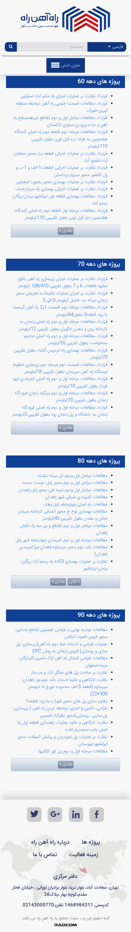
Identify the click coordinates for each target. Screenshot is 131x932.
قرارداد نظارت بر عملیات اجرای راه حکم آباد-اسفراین (64, 96)
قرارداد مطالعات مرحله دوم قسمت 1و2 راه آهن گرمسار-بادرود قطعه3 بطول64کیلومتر (59, 311)
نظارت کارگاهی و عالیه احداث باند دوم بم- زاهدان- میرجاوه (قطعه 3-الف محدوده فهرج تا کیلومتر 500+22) (64, 687)
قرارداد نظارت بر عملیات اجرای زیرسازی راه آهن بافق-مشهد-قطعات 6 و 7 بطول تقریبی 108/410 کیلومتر (62, 283)
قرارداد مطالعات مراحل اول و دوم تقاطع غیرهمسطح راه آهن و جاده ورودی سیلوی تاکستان (60, 122)
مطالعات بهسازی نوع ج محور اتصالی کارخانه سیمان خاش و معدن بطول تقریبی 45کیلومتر (62, 515)
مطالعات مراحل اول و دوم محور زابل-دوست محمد (64, 482)
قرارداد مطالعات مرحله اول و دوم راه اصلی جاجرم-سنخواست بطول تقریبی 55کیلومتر (65, 340)
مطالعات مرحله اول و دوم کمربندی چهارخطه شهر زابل (61, 540)
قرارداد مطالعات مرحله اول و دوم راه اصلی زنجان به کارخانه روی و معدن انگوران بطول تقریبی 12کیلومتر (63, 325)
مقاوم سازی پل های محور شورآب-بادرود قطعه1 (66, 701)
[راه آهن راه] (65, 21)
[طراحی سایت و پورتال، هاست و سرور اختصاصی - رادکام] (65, 924)
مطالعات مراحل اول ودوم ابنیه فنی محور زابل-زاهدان (62, 490)
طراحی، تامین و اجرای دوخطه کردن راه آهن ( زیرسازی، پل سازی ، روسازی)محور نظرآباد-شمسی (60, 712)
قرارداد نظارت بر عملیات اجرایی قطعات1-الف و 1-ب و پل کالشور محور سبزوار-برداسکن (61, 171)
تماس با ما (45, 854)
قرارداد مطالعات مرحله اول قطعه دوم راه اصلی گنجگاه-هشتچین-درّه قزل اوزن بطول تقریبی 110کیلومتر (60, 214)
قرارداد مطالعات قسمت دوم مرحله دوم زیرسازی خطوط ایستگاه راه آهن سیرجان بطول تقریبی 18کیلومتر (60, 368)
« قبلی (74, 581)
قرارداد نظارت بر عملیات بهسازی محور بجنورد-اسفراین (61, 182)
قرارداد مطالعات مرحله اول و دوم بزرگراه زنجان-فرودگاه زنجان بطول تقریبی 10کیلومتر (61, 397)
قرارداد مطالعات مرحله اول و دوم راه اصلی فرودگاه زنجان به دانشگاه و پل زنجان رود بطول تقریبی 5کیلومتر (59, 411)
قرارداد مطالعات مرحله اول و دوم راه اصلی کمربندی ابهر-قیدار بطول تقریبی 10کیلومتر (59, 382)
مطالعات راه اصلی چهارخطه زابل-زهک (75, 504)
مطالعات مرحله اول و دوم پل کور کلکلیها (72, 751)
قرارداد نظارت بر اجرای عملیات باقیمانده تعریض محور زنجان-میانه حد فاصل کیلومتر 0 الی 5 (61, 297)
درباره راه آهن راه (50, 842)
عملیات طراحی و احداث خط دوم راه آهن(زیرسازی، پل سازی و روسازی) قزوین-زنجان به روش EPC (61, 648)
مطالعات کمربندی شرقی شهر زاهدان (76, 497)
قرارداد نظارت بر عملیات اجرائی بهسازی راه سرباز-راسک (61, 189)
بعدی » (65, 230)
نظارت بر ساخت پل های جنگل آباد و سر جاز (69, 672)
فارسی (117, 46)
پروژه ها (91, 842)
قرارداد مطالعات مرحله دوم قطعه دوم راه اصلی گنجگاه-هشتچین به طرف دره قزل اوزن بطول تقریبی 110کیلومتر (60, 139)
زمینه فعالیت (83, 854)
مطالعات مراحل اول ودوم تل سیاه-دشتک (72, 475)
